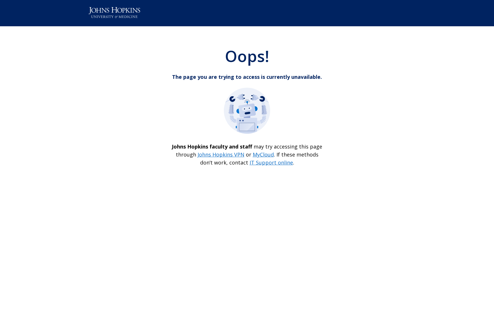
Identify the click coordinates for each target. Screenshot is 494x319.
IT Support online (271, 162)
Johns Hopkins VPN (221, 154)
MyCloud (263, 154)
